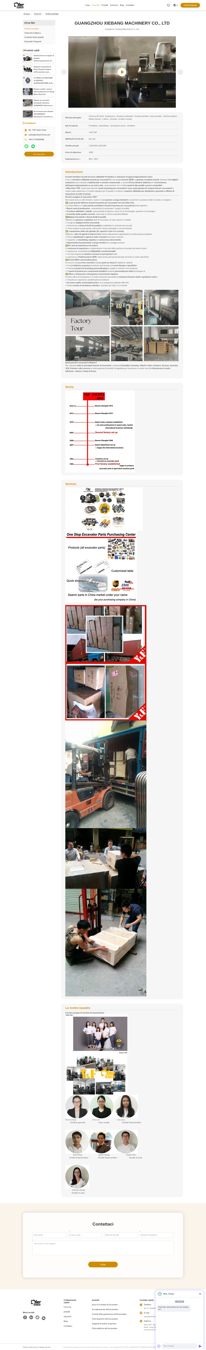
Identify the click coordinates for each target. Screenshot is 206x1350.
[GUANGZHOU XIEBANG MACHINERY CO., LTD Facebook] (25, 1317)
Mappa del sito (45, 1347)
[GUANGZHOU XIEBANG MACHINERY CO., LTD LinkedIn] (31, 1317)
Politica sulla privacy (30, 1347)
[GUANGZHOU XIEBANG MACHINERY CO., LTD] (19, 5)
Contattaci (130, 5)
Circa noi (96, 5)
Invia (103, 1264)
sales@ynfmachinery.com (39, 135)
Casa (87, 5)
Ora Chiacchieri (39, 154)
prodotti (105, 5)
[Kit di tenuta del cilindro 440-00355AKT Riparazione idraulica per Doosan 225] (28, 114)
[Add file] (158, 1346)
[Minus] (200, 1293)
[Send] (200, 1346)
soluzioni (114, 5)
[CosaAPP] (26, 147)
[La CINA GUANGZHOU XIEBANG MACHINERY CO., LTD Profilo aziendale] (122, 72)
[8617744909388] (37, 1317)
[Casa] (36, 1302)
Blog (122, 5)
